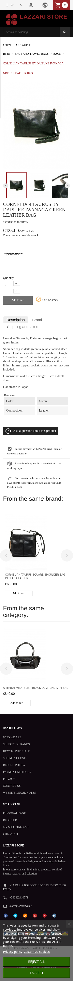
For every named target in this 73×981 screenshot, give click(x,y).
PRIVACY (9, 778)
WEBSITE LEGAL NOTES (19, 792)
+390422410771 (19, 897)
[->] (67, 555)
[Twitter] (15, 915)
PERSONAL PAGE (14, 813)
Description (15, 320)
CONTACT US (12, 785)
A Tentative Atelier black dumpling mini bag (36, 687)
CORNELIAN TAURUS (17, 45)
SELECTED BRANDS (16, 744)
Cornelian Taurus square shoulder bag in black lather (35, 576)
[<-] (6, 555)
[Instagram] (54, 915)
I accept (36, 973)
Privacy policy (12, 951)
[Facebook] (6, 915)
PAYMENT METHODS (17, 772)
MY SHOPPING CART (16, 827)
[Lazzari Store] (36, 19)
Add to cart (17, 300)
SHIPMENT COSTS (15, 758)
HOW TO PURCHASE (16, 751)
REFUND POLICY (14, 765)
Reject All (36, 961)
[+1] (16, 283)
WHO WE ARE (12, 737)
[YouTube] (35, 915)
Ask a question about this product (34, 431)
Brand (37, 320)
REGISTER (10, 820)
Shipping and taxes (22, 327)
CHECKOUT (10, 833)
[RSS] (25, 915)
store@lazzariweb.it (21, 905)
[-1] (16, 291)
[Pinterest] (45, 915)
